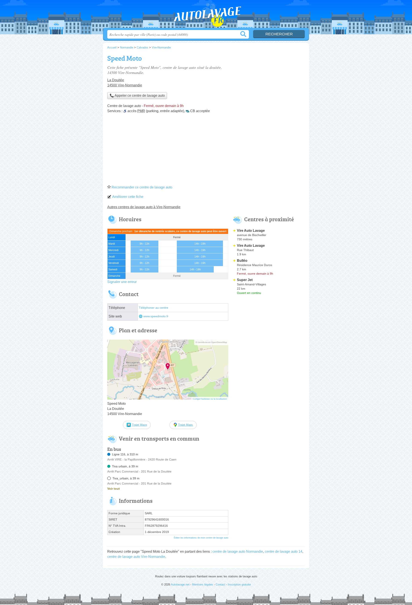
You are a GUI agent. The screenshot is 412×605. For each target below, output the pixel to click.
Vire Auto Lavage (251, 230)
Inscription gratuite (239, 584)
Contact (220, 584)
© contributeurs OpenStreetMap (211, 342)
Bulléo (242, 260)
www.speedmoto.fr (155, 316)
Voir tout (113, 488)
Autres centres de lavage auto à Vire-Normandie (143, 207)
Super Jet (245, 280)
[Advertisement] (206, 150)
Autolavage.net (206, 15)
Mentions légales (202, 584)
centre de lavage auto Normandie (237, 551)
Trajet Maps (185, 424)
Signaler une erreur (122, 282)
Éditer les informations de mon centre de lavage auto (201, 537)
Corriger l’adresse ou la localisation (210, 399)
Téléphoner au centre (153, 307)
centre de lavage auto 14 (283, 551)
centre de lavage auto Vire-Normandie (136, 556)
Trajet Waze (139, 424)
